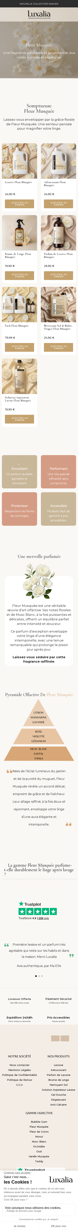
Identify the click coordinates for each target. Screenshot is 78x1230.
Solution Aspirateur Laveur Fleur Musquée (18, 399)
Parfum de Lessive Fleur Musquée (58, 255)
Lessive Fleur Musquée (18, 182)
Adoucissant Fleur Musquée (55, 183)
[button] (19, 203)
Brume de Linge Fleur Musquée (18, 255)
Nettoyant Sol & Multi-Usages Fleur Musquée (58, 327)
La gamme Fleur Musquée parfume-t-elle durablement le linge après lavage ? (39, 869)
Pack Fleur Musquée (17, 326)
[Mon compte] (63, 14)
